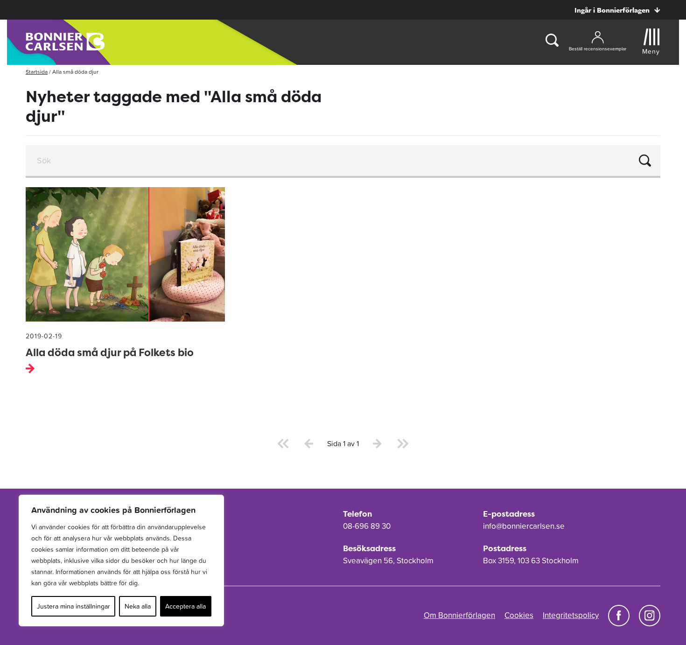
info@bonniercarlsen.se (524, 526)
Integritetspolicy (571, 615)
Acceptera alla (185, 606)
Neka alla (138, 606)
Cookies (518, 615)
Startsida (37, 72)
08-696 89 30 (367, 526)
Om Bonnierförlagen (459, 615)
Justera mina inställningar (73, 606)
